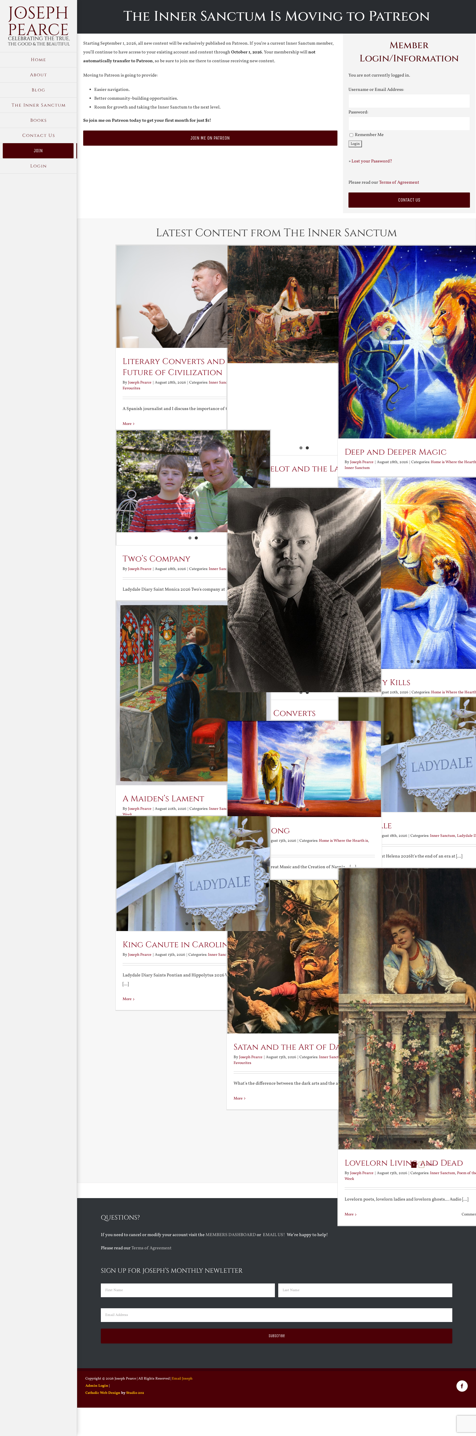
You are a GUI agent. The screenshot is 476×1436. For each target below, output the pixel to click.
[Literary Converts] (304, 590)
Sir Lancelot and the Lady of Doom (299, 474)
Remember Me (369, 135)
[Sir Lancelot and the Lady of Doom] (304, 304)
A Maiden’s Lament (163, 798)
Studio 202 (135, 1393)
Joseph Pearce (140, 382)
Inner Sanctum (357, 468)
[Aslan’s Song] (304, 769)
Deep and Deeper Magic (396, 452)
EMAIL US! (274, 1235)
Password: (358, 112)
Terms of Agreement (399, 183)
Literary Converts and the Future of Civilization (182, 367)
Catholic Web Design (102, 1393)
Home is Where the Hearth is (343, 840)
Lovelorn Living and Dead (404, 1163)
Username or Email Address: (376, 90)
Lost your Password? (371, 161)
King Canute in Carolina (178, 944)
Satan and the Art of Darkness (302, 1047)
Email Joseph (182, 1378)
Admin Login (96, 1385)
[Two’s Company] (193, 481)
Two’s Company (156, 558)
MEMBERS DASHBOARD (230, 1235)
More (127, 999)
